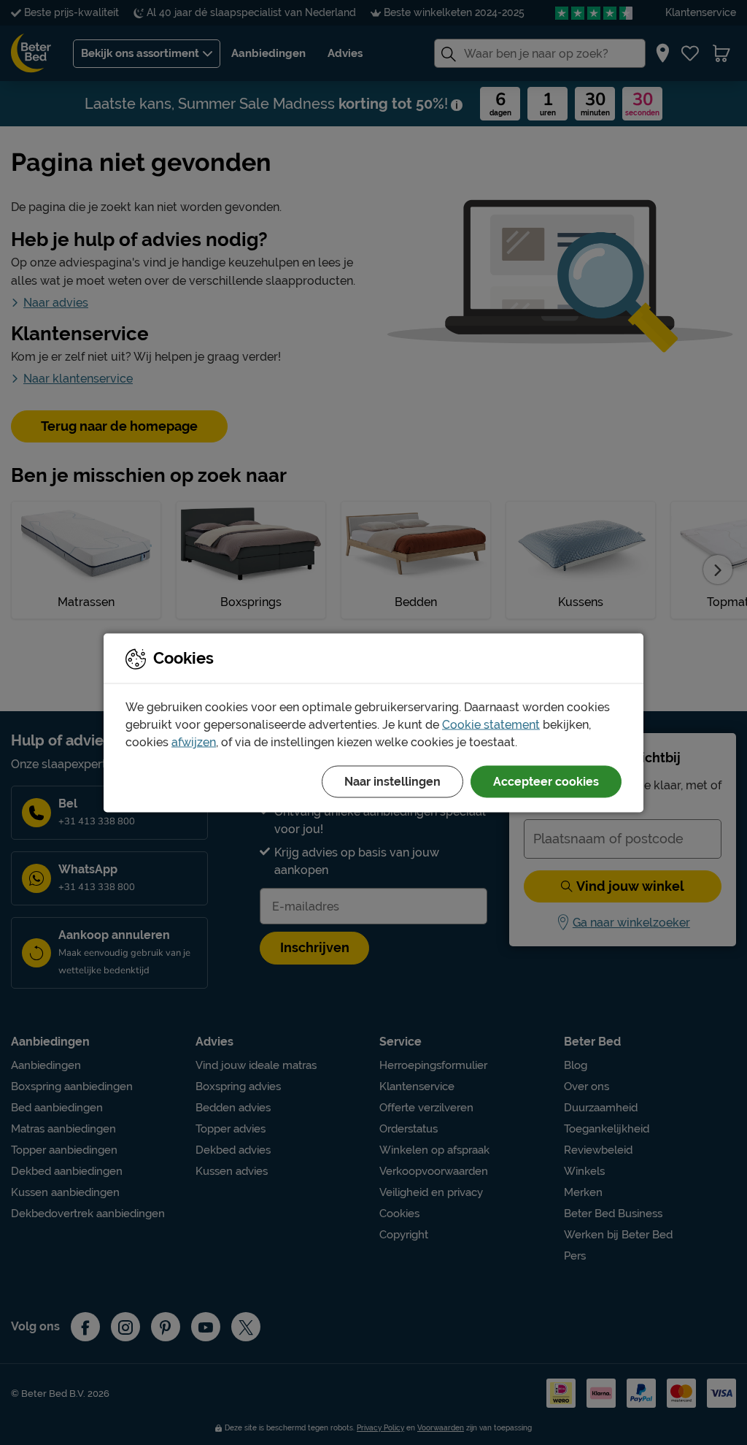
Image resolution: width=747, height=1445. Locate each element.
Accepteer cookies (546, 781)
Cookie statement (491, 724)
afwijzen (193, 741)
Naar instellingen (392, 781)
